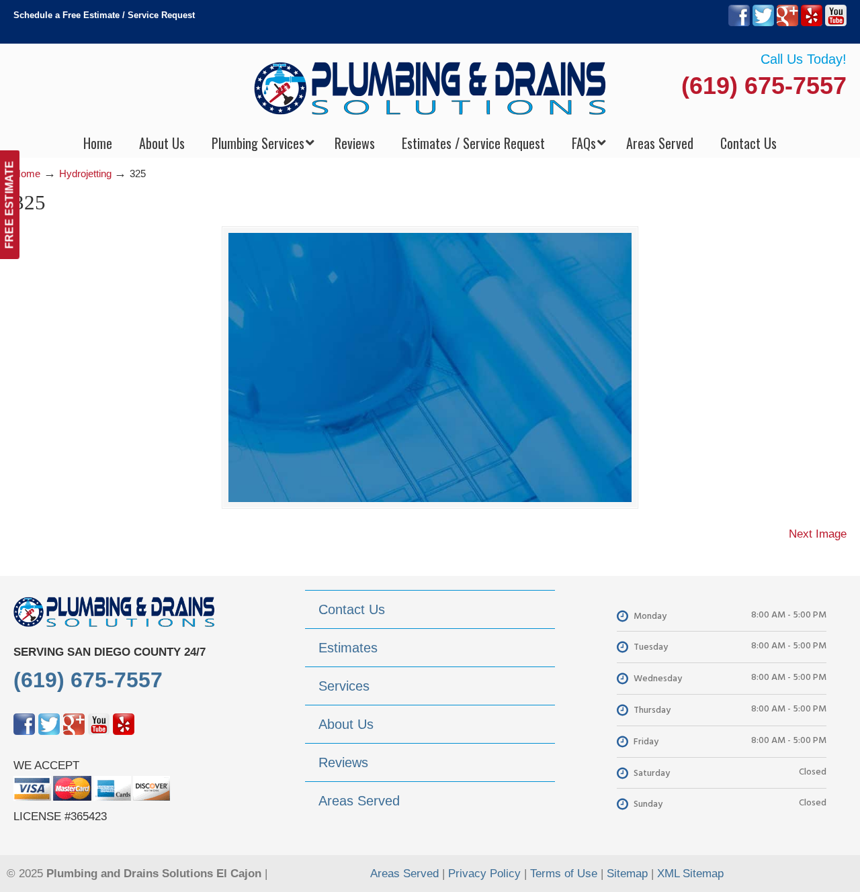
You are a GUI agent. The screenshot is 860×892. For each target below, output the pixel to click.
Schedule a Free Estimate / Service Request (104, 15)
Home (26, 173)
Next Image (818, 534)
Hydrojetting (85, 173)
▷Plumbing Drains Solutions (430, 87)
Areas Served (404, 873)
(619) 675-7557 (764, 85)
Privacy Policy (484, 873)
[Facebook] (739, 23)
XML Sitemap (690, 873)
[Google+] (787, 23)
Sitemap (627, 873)
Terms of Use (563, 873)
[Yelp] (811, 23)
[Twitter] (763, 23)
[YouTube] (836, 23)
